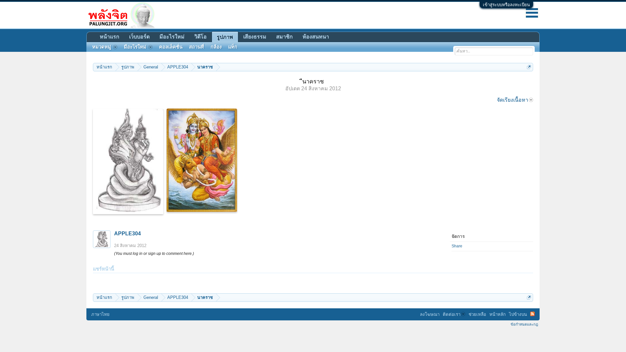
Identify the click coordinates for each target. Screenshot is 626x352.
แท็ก (232, 47)
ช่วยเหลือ (477, 314)
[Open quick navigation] (529, 67)
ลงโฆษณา (430, 314)
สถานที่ (196, 47)
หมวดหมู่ (101, 47)
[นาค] (128, 161)
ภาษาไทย (100, 314)
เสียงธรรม (254, 36)
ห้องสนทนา (316, 36)
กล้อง (216, 47)
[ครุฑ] (202, 160)
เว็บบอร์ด (139, 36)
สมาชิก (284, 36)
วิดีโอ (200, 36)
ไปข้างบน (518, 314)
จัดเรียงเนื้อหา (512, 100)
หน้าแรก (109, 36)
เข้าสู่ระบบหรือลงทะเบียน (506, 4)
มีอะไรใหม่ (172, 36)
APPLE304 (127, 233)
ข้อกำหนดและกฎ (524, 324)
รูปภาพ (225, 37)
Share (457, 246)
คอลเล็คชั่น (171, 47)
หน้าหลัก (497, 314)
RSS (532, 314)
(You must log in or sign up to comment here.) (154, 253)
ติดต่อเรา (451, 314)
